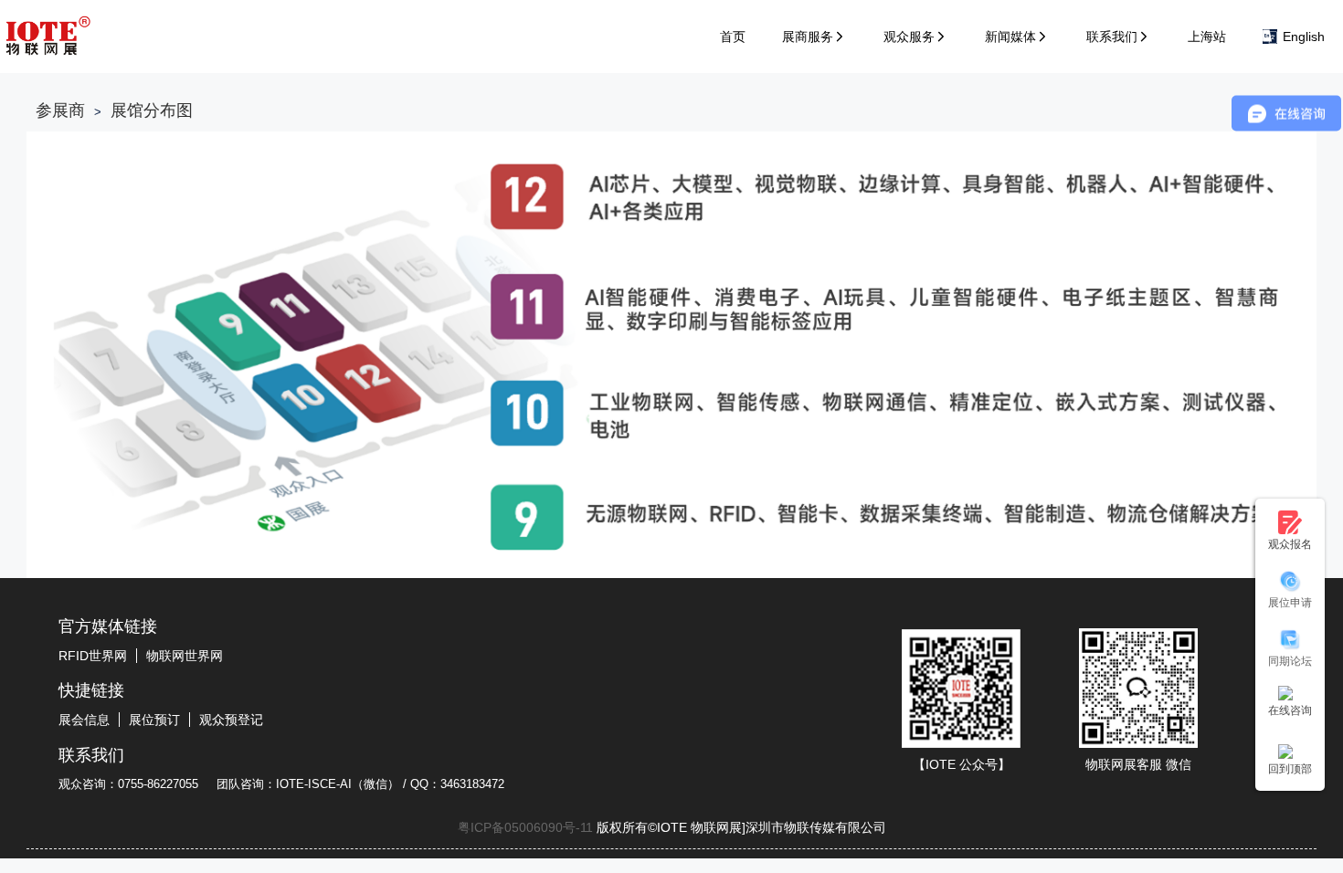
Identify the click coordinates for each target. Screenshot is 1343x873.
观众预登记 (231, 719)
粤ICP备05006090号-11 (525, 827)
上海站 (1207, 36)
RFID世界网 (92, 655)
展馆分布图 (152, 110)
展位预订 (154, 719)
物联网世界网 (184, 655)
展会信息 (84, 719)
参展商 (60, 110)
